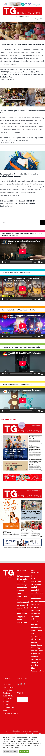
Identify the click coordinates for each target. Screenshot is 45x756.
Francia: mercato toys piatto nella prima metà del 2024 (22, 44)
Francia (25, 72)
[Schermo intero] (42, 262)
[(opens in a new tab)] (22, 487)
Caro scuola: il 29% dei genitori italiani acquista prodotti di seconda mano (19, 175)
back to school (16, 203)
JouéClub (32, 72)
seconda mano (38, 74)
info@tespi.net (8, 707)
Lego (11, 74)
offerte (11, 140)
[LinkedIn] (18, 684)
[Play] (3, 262)
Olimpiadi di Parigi (19, 74)
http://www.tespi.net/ (11, 713)
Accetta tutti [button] (24, 751)
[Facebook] (24, 684)
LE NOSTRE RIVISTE (8, 419)
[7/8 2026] (22, 422)
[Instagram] (21, 684)
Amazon (40, 137)
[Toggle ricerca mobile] (36, 19)
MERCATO (3, 72)
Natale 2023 (4, 140)
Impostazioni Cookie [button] (10, 751)
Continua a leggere (6, 79)
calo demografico (17, 72)
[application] (22, 251)
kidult (37, 72)
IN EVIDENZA (30, 69)
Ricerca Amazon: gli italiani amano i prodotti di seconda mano (22, 112)
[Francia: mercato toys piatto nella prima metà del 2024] (22, 31)
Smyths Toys (4, 77)
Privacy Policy (29, 734)
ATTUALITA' (29, 137)
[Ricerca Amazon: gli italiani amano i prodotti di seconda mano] (22, 97)
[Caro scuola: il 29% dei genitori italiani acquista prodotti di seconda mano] (22, 160)
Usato (11, 77)
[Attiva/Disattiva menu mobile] (41, 19)
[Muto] (39, 262)
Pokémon (29, 74)
